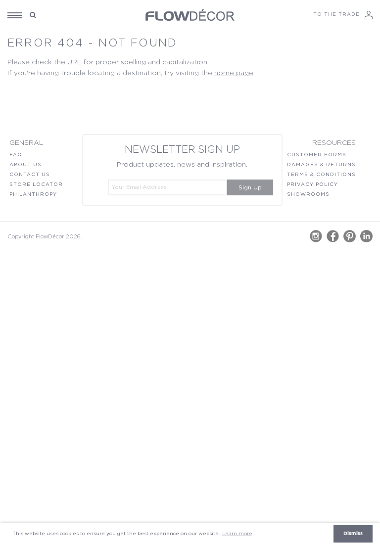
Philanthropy (33, 194)
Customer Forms (316, 154)
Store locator (36, 184)
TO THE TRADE (336, 14)
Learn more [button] (237, 533)
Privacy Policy (312, 184)
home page (233, 73)
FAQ (15, 154)
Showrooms (308, 194)
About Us (25, 164)
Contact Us (29, 174)
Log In (369, 15)
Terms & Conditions (321, 174)
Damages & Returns (321, 164)
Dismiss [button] (353, 533)
